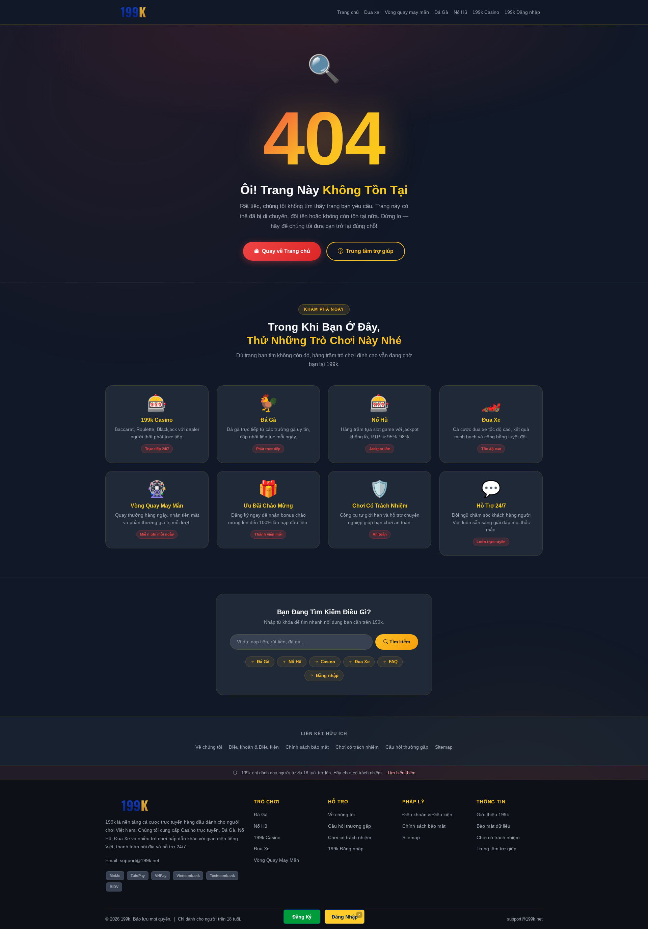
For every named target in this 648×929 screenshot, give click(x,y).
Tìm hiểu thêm (401, 772)
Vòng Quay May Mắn (276, 860)
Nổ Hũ (460, 12)
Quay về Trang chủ (286, 251)
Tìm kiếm (399, 641)
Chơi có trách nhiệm (357, 747)
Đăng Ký (302, 916)
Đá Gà (441, 12)
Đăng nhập (327, 675)
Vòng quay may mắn (407, 12)
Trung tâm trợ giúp (370, 251)
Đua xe (371, 12)
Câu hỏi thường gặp (406, 747)
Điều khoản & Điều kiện (254, 747)
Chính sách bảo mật (307, 747)
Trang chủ (348, 12)
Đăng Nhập (345, 916)
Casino (328, 661)
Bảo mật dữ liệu (493, 826)
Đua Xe (362, 661)
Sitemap (444, 747)
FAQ (393, 661)
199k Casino (486, 12)
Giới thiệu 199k (493, 814)
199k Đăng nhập (522, 12)
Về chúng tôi (208, 747)
